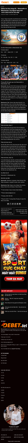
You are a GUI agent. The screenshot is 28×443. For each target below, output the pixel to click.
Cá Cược (2, 375)
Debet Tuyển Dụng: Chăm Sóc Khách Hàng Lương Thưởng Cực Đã (21, 211)
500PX (2, 400)
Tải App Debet (4, 355)
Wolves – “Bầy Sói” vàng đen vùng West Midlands (14, 299)
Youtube (2, 392)
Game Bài (3, 383)
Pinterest (3, 395)
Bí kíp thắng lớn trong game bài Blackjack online (15, 302)
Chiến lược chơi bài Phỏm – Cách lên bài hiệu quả (16, 311)
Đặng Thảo (16, 14)
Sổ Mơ (2, 380)
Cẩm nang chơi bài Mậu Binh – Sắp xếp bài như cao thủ (15, 307)
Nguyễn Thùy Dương (16, 348)
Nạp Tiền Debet (4, 360)
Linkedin (2, 390)
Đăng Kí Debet (3, 357)
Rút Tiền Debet (4, 363)
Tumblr (2, 397)
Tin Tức (2, 372)
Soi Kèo (2, 6)
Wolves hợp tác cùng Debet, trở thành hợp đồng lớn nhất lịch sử (15, 295)
